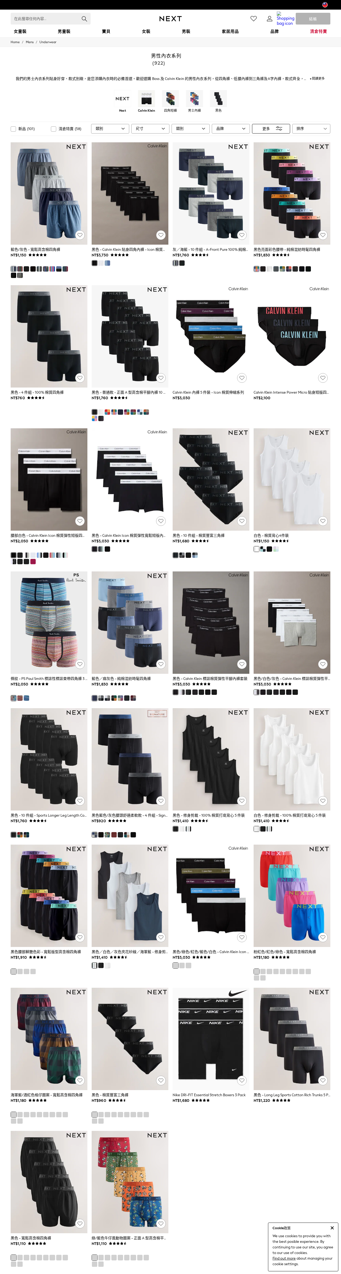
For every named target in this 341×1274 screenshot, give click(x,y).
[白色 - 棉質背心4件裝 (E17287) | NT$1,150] (292, 479)
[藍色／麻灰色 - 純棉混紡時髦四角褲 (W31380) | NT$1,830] (130, 622)
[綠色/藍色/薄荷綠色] (20, 561)
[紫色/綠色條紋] (140, 1257)
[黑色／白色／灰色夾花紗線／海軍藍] (188, 829)
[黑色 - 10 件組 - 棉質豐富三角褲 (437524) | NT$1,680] (211, 479)
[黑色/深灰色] (94, 1121)
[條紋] (13, 698)
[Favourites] (253, 19)
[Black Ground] (207, 692)
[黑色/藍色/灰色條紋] (195, 692)
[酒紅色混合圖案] (133, 698)
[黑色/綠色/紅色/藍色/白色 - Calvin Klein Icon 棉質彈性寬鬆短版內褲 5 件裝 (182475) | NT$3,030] (211, 896)
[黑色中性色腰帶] (33, 269)
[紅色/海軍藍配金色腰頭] (65, 269)
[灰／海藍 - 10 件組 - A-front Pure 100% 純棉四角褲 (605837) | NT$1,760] (211, 193)
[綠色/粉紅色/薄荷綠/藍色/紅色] (188, 692)
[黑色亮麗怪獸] (120, 1257)
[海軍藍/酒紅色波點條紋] (120, 1114)
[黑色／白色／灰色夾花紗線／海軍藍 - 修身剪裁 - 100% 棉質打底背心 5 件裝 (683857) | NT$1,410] (130, 896)
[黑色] (26, 269)
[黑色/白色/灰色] (26, 555)
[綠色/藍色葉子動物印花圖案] (107, 834)
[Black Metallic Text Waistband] (133, 834)
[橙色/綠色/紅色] (20, 269)
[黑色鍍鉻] (26, 561)
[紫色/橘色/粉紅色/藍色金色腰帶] (288, 269)
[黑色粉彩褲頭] (59, 269)
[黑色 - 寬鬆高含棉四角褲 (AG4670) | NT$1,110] (49, 1182)
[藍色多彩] (107, 263)
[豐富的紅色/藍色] (20, 834)
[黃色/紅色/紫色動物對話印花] (101, 1257)
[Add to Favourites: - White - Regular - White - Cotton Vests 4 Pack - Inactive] (322, 521)
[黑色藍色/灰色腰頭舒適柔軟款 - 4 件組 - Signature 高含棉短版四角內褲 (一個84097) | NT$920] (130, 759)
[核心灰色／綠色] (107, 698)
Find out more (284, 1258)
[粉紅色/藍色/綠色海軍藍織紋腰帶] (282, 269)
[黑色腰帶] (20, 555)
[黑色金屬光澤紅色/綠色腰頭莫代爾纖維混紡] (101, 834)
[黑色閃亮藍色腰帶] (140, 412)
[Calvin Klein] (147, 99)
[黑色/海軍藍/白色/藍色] (263, 549)
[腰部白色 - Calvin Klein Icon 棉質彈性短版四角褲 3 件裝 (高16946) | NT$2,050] (49, 479)
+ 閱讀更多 (317, 78)
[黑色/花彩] (201, 692)
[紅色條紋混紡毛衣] (133, 1114)
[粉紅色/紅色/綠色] (52, 269)
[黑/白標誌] (13, 561)
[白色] (101, 263)
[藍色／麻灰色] (195, 555)
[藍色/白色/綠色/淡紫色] (276, 549)
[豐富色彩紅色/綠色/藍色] (101, 1114)
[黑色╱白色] (214, 692)
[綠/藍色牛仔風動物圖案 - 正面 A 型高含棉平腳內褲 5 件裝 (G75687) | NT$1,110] (130, 1182)
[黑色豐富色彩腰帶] (146, 412)
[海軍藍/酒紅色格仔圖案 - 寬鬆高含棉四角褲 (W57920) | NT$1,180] (49, 1039)
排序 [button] (300, 128)
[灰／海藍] (175, 263)
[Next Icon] (171, 18)
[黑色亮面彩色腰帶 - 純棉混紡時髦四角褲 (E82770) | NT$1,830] (292, 193)
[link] (269, 19)
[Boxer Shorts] (170, 99)
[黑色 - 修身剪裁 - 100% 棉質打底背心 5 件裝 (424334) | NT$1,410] (211, 759)
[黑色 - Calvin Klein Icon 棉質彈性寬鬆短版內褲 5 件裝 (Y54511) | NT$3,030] (130, 479)
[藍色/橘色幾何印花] (101, 1264)
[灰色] (39, 269)
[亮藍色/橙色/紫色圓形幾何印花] (107, 1257)
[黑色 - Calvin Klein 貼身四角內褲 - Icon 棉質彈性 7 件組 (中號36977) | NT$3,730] (130, 193)
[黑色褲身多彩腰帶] (133, 412)
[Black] (218, 99)
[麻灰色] (101, 1121)
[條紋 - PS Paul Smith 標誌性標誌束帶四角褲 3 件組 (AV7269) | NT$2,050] (49, 622)
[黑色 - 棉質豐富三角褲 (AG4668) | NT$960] (130, 1039)
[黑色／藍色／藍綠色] (39, 555)
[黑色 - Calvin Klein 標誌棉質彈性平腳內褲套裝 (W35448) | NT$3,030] (211, 622)
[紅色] (20, 698)
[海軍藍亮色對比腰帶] (120, 412)
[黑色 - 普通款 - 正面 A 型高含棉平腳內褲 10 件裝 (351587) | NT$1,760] (130, 336)
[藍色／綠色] (94, 1264)
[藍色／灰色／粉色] (52, 555)
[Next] (123, 99)
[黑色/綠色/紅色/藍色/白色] (107, 549)
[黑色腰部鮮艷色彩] (114, 412)
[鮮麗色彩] (114, 698)
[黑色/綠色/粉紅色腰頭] (65, 555)
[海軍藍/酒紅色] (114, 834)
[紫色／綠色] (26, 834)
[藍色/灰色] (13, 269)
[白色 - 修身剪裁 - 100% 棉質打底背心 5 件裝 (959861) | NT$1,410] (292, 759)
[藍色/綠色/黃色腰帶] (302, 269)
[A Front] (194, 99)
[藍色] (101, 549)
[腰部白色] (13, 555)
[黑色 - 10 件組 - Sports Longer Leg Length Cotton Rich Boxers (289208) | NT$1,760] (49, 759)
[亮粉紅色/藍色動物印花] (126, 1257)
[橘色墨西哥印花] (146, 1257)
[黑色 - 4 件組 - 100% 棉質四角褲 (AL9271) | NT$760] (49, 336)
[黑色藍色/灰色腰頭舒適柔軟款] (94, 834)
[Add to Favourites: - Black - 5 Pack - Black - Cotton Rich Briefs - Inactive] (160, 1080)
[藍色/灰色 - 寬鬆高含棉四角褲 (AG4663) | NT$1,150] (49, 193)
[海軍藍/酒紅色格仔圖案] (45, 269)
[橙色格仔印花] (146, 1114)
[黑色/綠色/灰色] (59, 555)
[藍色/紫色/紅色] (120, 698)
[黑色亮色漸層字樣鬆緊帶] (295, 269)
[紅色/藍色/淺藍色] (33, 561)
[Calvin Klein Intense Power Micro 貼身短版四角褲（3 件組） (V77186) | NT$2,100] (292, 336)
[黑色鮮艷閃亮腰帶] (94, 418)
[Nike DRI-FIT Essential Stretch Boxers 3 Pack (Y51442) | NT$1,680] (211, 1039)
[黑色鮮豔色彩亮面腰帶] (126, 412)
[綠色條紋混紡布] (20, 275)
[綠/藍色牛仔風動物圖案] (94, 1257)
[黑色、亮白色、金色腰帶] (308, 269)
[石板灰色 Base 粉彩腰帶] (126, 698)
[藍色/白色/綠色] (45, 555)
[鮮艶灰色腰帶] (276, 269)
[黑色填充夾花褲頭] (13, 275)
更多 (266, 128)
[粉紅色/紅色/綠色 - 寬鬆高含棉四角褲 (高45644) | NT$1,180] (292, 896)
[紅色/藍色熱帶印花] (133, 1257)
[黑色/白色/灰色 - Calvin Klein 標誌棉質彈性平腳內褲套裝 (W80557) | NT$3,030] (292, 622)
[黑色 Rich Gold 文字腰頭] (101, 418)
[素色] (126, 834)
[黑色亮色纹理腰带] (107, 412)
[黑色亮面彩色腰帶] (256, 269)
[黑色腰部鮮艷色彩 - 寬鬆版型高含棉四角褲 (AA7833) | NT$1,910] (49, 896)
